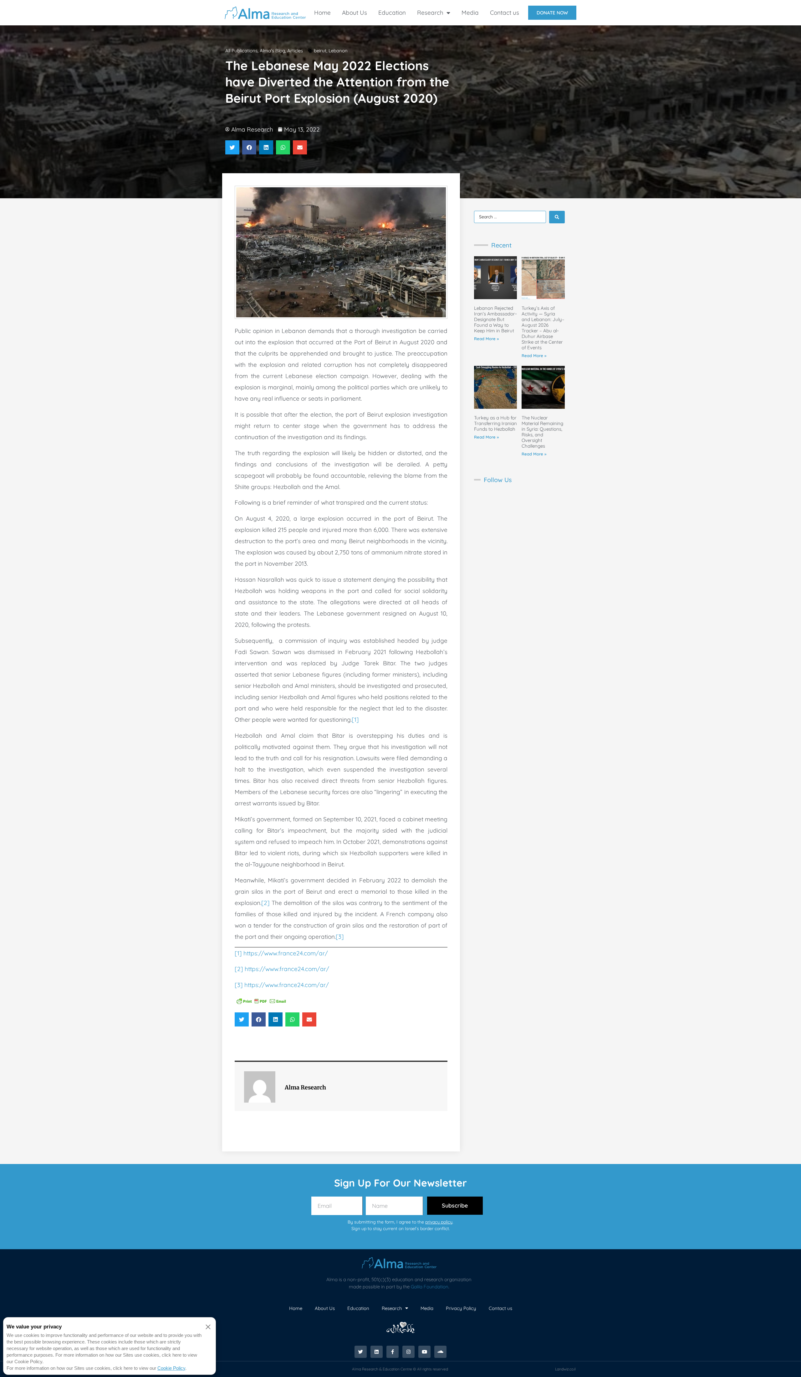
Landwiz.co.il (565, 1369)
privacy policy (438, 1222)
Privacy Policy (461, 1308)
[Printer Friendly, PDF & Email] (261, 1000)
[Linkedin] (376, 1352)
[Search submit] (557, 217)
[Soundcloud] (440, 1352)
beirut (320, 51)
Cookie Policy (171, 1368)
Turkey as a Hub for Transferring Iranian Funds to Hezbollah (495, 423)
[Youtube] (424, 1352)
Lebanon (338, 51)
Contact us (504, 12)
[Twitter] (361, 1352)
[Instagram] (408, 1352)
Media (470, 12)
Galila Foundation (429, 1287)
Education (392, 12)
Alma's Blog (272, 51)
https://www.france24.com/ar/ (285, 953)
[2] (265, 903)
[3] (340, 936)
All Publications (241, 51)
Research (430, 12)
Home (322, 12)
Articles (295, 51)
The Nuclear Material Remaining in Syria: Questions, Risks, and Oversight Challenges (542, 432)
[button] (232, 147)
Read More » (486, 338)
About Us (354, 12)
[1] (355, 719)
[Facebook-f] (392, 1352)
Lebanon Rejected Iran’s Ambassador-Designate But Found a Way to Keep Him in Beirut (495, 319)
